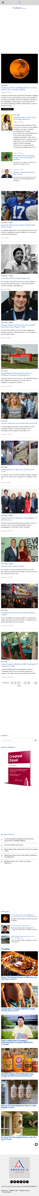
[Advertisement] (19, 31)
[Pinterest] (21, 1181)
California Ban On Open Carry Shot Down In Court (17, 470)
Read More (7, 109)
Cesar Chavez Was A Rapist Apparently (15, 278)
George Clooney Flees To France (12, 566)
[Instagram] (17, 1181)
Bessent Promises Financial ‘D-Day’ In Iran (24, 173)
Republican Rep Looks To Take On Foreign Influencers (24, 118)
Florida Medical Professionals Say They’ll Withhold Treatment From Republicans (16, 374)
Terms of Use (13, 1190)
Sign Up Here (7, 1192)
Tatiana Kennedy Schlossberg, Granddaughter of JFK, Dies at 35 (19, 519)
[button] (35, 740)
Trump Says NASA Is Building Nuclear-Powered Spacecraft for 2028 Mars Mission (18, 89)
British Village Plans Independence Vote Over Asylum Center (21, 850)
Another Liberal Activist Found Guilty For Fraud (19, 423)
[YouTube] (24, 1181)
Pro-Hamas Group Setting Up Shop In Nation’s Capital (18, 614)
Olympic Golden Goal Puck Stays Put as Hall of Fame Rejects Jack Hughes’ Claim (18, 326)
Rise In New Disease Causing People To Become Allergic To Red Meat (24, 157)
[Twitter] (14, 1181)
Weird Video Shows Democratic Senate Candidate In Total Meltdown (20, 856)
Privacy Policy (25, 1190)
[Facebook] (11, 1181)
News (11, 222)
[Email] (27, 1181)
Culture (4, 85)
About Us (4, 1190)
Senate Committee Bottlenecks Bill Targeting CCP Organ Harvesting (19, 665)
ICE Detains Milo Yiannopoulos (13, 845)
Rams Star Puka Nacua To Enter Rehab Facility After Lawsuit (18, 226)
